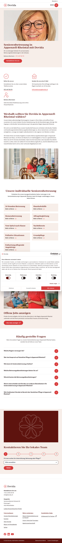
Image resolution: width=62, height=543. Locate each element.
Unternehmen (8, 513)
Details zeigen (53, 283)
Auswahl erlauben (31, 288)
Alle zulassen (50, 288)
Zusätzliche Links (47, 513)
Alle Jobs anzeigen (12, 323)
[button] (54, 1)
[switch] (23, 278)
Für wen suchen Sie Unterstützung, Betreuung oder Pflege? (22, 458)
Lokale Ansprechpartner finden (13, 509)
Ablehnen (11, 288)
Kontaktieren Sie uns (12, 61)
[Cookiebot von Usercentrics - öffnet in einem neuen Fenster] (53, 254)
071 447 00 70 (20, 56)
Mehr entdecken (28, 513)
